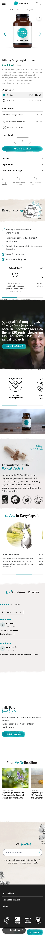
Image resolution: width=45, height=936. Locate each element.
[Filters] (2, 612)
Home (4, 10)
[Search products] (37, 3)
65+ (11, 10)
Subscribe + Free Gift (15, 121)
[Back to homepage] (21, 3)
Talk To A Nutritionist (14, 346)
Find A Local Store (14, 734)
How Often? (8, 108)
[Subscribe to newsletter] (39, 852)
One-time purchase (14, 114)
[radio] (4, 114)
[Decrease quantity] (17, 141)
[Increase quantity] (28, 141)
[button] (41, 3)
